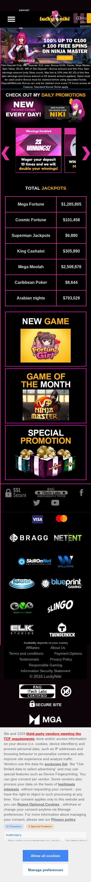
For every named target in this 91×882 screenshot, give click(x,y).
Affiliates (32, 648)
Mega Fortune (31, 204)
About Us (58, 648)
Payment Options (68, 653)
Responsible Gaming (45, 665)
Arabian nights (31, 298)
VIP (21, 28)
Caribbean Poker (31, 282)
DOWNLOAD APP (27, 62)
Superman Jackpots (31, 235)
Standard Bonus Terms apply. (51, 87)
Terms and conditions (26, 653)
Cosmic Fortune (30, 220)
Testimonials (29, 659)
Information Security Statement (45, 671)
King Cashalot (30, 251)
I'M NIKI (23, 46)
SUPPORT (24, 10)
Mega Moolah (31, 267)
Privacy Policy (61, 659)
